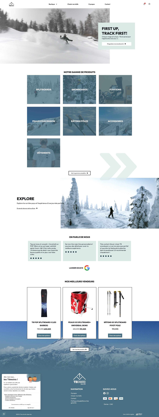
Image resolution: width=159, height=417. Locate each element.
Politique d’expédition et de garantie (80, 402)
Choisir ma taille (72, 4)
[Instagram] (107, 393)
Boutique (52, 4)
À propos (92, 4)
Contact (107, 4)
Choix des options (44, 335)
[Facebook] (104, 393)
